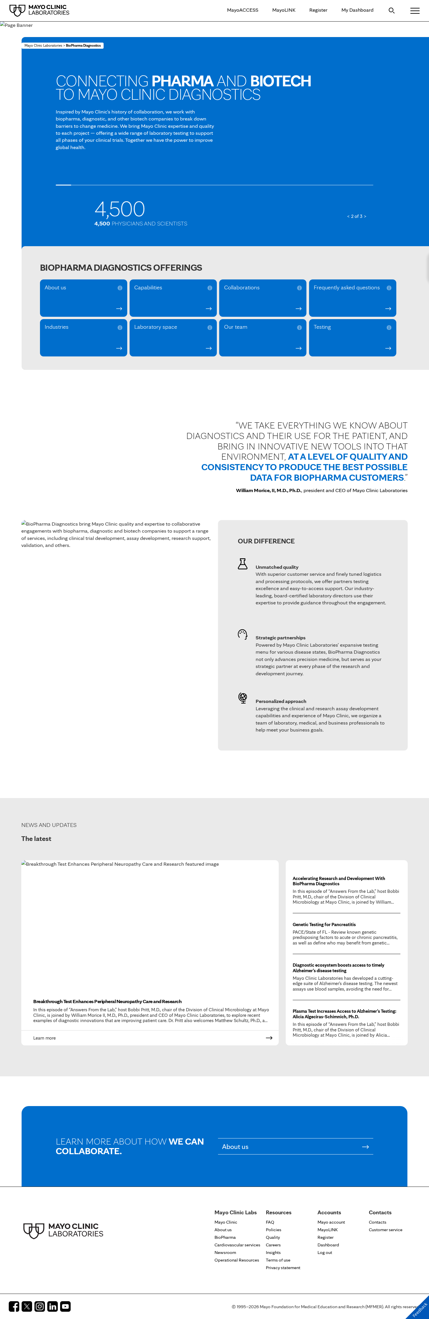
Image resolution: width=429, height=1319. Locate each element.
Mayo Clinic (225, 1222)
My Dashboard (357, 10)
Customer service (385, 1229)
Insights (273, 1252)
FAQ (270, 1222)
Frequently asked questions (347, 287)
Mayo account (331, 1222)
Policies (273, 1229)
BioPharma (225, 1237)
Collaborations (242, 287)
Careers (273, 1245)
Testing (322, 327)
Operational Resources (236, 1260)
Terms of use (278, 1260)
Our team (235, 327)
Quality (273, 1237)
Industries (57, 327)
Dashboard (328, 1245)
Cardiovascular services (237, 1245)
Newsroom (225, 1252)
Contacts (377, 1222)
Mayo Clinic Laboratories (43, 45)
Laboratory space (155, 327)
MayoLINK (283, 10)
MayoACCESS (242, 10)
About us (55, 287)
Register (318, 10)
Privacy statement (283, 1267)
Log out (325, 1252)
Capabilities (148, 287)
